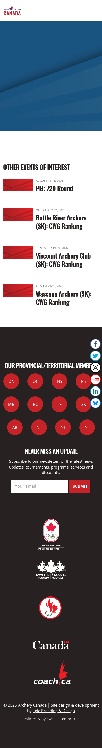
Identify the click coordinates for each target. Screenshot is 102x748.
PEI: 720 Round (54, 188)
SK (83, 404)
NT (63, 427)
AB (15, 427)
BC (35, 404)
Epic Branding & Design (54, 710)
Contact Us (69, 718)
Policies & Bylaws (38, 718)
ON (11, 381)
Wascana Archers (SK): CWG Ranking (63, 298)
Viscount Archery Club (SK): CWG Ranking (63, 260)
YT (87, 427)
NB (83, 381)
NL (39, 427)
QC (35, 381)
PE (59, 404)
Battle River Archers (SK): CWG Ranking (61, 222)
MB (11, 404)
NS (59, 381)
